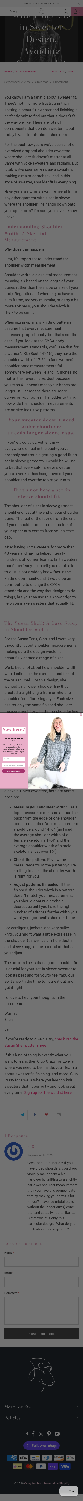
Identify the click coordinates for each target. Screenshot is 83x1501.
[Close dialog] (81, 714)
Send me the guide (13, 771)
